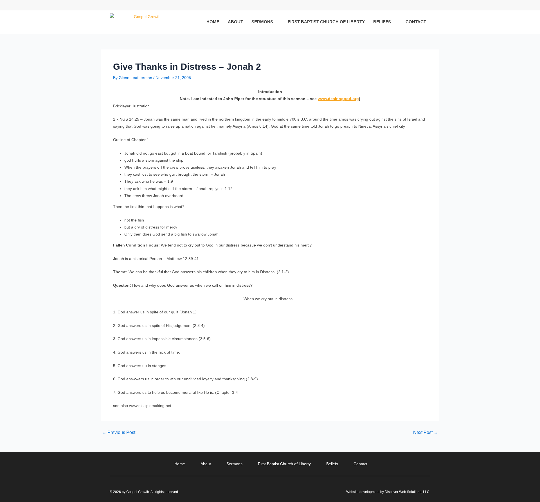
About (235, 21)
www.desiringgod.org (338, 98)
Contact (416, 21)
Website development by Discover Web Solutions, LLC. (388, 492)
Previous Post (118, 432)
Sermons (262, 21)
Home (212, 21)
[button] (425, 5)
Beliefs (382, 21)
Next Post (425, 432)
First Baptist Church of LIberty (326, 21)
